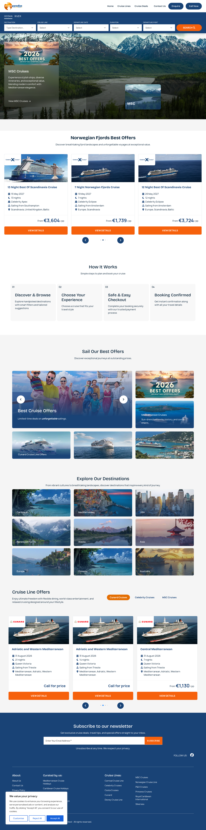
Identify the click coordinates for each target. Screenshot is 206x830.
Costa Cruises (112, 790)
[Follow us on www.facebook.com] (192, 755)
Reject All (37, 818)
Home (110, 6)
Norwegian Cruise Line (146, 782)
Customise (18, 818)
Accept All (55, 818)
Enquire (176, 6)
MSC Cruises (142, 777)
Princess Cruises (144, 791)
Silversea (140, 804)
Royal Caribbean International (143, 798)
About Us (16, 780)
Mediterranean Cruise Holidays (53, 782)
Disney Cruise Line (113, 799)
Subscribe (153, 740)
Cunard (108, 795)
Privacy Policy (18, 790)
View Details (36, 230)
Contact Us (160, 6)
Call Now (193, 6)
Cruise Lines (124, 6)
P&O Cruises (142, 787)
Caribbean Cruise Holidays (56, 788)
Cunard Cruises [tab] (118, 597)
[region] (36, 808)
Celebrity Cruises (113, 785)
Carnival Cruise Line (114, 780)
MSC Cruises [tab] (169, 597)
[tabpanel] (103, 658)
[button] (85, 240)
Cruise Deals (141, 6)
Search (187, 27)
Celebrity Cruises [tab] (144, 597)
